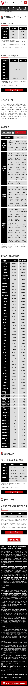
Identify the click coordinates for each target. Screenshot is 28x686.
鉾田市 (4, 633)
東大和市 (9, 559)
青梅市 (9, 558)
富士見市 (23, 574)
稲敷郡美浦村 (15, 636)
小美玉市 (8, 633)
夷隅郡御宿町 (18, 622)
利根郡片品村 (17, 650)
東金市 (5, 614)
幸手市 (18, 572)
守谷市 (19, 633)
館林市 (17, 642)
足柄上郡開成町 (6, 604)
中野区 (19, 552)
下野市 (16, 657)
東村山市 (24, 558)
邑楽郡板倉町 (9, 643)
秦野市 (14, 600)
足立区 (17, 554)
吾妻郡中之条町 (11, 649)
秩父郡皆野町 (12, 582)
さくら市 (19, 658)
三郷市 (11, 572)
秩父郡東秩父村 (7, 584)
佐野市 (10, 655)
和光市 (16, 570)
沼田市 (5, 649)
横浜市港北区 (16, 589)
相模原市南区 (14, 597)
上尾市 (4, 574)
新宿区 (8, 551)
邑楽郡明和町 (15, 643)
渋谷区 (16, 552)
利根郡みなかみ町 (12, 652)
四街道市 (8, 616)
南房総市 (23, 616)
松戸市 (2, 609)
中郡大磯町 (17, 601)
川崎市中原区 (6, 591)
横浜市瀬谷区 (16, 594)
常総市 (23, 634)
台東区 (16, 551)
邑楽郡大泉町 (3, 645)
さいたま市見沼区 (19, 568)
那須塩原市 (14, 658)
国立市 (2, 559)
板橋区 (10, 554)
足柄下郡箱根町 (13, 604)
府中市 (16, 555)
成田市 (24, 613)
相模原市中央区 (7, 597)
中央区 (2, 551)
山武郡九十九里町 (4, 620)
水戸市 (2, 627)
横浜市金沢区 (20, 595)
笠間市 (18, 630)
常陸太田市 (10, 627)
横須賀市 (9, 598)
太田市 (14, 642)
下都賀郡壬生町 (11, 657)
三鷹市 (15, 556)
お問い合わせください (18, 78)
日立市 (5, 627)
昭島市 (16, 558)
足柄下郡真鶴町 (20, 604)
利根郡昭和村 (5, 652)
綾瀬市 (5, 598)
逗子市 (6, 600)
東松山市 (16, 577)
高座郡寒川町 (11, 601)
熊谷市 (20, 575)
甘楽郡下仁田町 (7, 646)
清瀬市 (14, 559)
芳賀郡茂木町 (9, 659)
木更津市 (12, 613)
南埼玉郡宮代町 (17, 571)
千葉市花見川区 (23, 609)
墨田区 (19, 551)
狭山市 (7, 574)
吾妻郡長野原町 (18, 649)
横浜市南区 (10, 594)
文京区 (12, 551)
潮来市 (4, 632)
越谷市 (7, 571)
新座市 (20, 570)
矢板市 (9, 658)
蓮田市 (14, 572)
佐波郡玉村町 (3, 643)
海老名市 (23, 597)
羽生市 (20, 577)
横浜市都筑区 (14, 590)
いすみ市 (12, 617)
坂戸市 (12, 578)
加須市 (8, 577)
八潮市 (2, 570)
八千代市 (14, 611)
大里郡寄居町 (6, 585)
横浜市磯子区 (14, 595)
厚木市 (17, 600)
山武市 (8, 617)
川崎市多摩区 (18, 591)
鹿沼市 (2, 657)
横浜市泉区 (22, 594)
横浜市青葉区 (7, 590)
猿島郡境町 (21, 637)
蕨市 (23, 570)
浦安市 (13, 609)
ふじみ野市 (12, 574)
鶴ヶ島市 (16, 578)
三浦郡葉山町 (5, 601)
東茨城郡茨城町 (11, 629)
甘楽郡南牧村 (13, 646)
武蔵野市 (11, 556)
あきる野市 (5, 561)
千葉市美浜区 (9, 610)
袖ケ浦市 (8, 613)
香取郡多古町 (16, 618)
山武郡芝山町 (11, 620)
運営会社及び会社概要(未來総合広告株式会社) (10, 671)
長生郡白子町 (17, 621)
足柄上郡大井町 (10, 602)
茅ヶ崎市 (2, 600)
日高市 (20, 578)
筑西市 (7, 632)
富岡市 (14, 645)
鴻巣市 (24, 577)
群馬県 (3, 641)
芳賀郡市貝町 (15, 659)
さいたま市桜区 (7, 567)
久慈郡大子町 (6, 630)
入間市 (11, 571)
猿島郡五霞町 (15, 637)
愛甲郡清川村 (15, 605)
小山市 (14, 655)
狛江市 (4, 555)
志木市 (13, 570)
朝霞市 (9, 570)
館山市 (16, 613)
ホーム (2, 11)
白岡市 (22, 572)
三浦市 (10, 600)
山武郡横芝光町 (18, 620)
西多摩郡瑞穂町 (11, 561)
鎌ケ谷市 (22, 614)
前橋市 (2, 642)
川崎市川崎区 (20, 590)
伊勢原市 (21, 600)
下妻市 (19, 634)
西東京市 (7, 556)
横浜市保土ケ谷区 (17, 593)
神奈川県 (3, 587)
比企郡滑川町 (12, 579)
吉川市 (5, 575)
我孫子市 (19, 611)
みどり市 (24, 648)
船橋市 (9, 609)
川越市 (4, 571)
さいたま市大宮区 (18, 566)
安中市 (25, 642)
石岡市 (14, 630)
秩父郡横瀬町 (6, 582)
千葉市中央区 (15, 610)
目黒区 (4, 552)
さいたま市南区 (22, 567)
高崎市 (5, 642)
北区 (3, 554)
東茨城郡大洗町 (18, 629)
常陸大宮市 (5, 629)
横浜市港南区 (7, 595)
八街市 (12, 616)
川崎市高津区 (12, 591)
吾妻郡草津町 (5, 650)
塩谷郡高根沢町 (9, 661)
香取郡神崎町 (10, 618)
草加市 (5, 570)
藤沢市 (20, 598)
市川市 (5, 609)
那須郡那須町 (15, 661)
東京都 (3, 550)
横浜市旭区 (22, 589)
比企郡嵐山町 (18, 579)
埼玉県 (3, 564)
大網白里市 (17, 617)
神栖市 (22, 632)
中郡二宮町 (23, 601)
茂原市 (20, 613)
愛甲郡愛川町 (8, 605)
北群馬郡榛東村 (11, 648)
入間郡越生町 (6, 579)
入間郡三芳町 (18, 574)
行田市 (23, 575)
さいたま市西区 (4, 566)
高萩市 (14, 627)
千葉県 (3, 607)
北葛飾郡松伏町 (6, 572)
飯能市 (5, 577)
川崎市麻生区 (5, 593)
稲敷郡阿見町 (21, 636)
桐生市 (2, 649)
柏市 (22, 611)
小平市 (24, 555)
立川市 (5, 558)
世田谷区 (11, 552)
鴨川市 (18, 614)
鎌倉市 (16, 598)
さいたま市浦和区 (14, 567)
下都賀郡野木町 (19, 655)
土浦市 (11, 630)
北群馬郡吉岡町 (18, 648)
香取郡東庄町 (23, 618)
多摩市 (23, 559)
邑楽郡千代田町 (22, 643)
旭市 (8, 614)
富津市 (4, 616)
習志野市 (17, 609)
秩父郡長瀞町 (18, 582)
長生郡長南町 (5, 622)
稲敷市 (4, 634)
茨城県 (3, 626)
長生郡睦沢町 (5, 621)
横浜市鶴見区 (3, 589)
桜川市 (18, 632)
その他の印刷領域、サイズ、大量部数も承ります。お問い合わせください (18, 478)
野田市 (6, 611)
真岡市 (5, 657)
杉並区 (23, 552)
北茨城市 (19, 627)
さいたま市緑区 (4, 568)
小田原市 (24, 598)
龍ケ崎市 (15, 634)
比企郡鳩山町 (17, 581)
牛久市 (16, 633)
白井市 (16, 616)
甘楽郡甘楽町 (19, 646)
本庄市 (12, 577)
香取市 (5, 617)
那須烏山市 (24, 658)
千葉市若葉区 (22, 610)
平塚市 (13, 598)
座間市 (19, 597)
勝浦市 (15, 614)
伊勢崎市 (9, 642)
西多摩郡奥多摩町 (7, 562)
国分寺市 (20, 555)
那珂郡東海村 (8, 636)
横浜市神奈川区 (10, 589)
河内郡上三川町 (22, 657)
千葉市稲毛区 (3, 610)
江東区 (23, 551)
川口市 (25, 568)
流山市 (10, 611)
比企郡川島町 (5, 581)
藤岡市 (21, 642)
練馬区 (14, 554)
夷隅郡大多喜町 (12, 622)
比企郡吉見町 (11, 581)
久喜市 (5, 578)
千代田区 (8, 555)
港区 (5, 551)
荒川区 (6, 554)
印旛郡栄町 (5, 618)
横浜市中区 (5, 594)
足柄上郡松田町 (17, 602)
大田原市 (5, 658)
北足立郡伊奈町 (11, 575)
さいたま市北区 (11, 566)
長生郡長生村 (11, 621)
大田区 (7, 552)
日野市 (20, 558)
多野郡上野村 (19, 645)
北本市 (8, 578)
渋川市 (5, 648)
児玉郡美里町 (13, 584)
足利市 (24, 655)
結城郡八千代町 (8, 637)
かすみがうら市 (13, 632)
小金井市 (19, 556)
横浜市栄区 (11, 593)
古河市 (7, 634)
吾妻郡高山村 (11, 650)
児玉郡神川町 (19, 584)
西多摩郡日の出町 (18, 561)
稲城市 (23, 556)
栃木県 (3, 654)
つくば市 (22, 630)
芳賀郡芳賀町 (22, 659)
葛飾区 (21, 554)
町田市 (13, 558)
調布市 (12, 555)
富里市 (19, 616)
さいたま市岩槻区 (11, 568)
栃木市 (6, 655)
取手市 (12, 633)
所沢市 (16, 575)
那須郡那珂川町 (22, 661)
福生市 (5, 559)
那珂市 (23, 633)
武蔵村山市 (18, 559)
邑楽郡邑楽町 (9, 645)
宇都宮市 (2, 655)
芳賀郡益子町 (3, 659)
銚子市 (11, 614)
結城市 (11, 634)
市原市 (4, 613)
